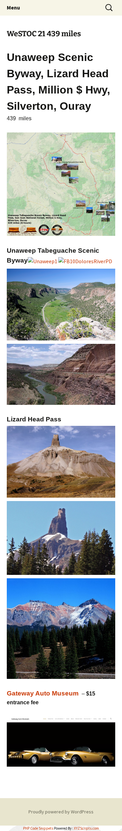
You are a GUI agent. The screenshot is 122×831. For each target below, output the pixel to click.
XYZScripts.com (86, 828)
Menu (13, 7)
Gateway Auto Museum (43, 693)
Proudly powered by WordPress (61, 812)
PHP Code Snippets (38, 828)
